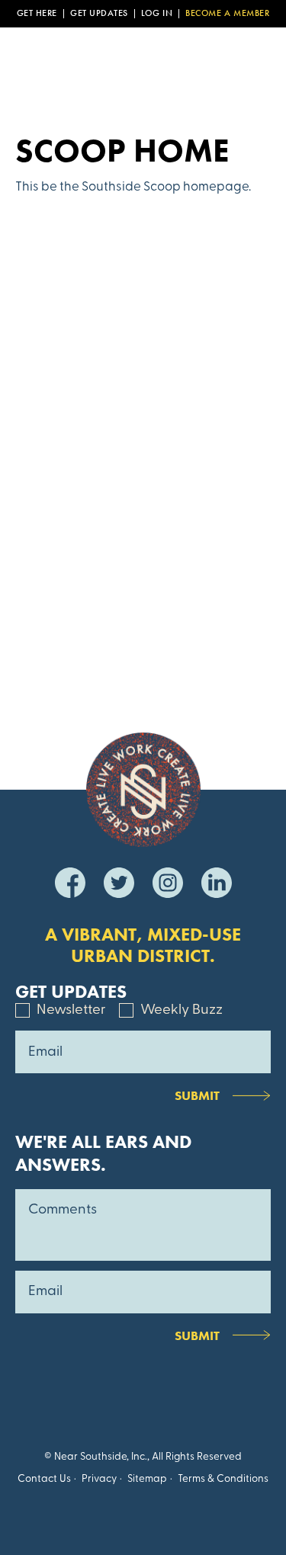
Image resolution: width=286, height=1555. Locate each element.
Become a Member (227, 13)
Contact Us (44, 1479)
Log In (156, 13)
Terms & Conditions (223, 1479)
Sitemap (147, 1479)
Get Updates (99, 13)
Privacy (99, 1479)
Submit (197, 1095)
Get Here (37, 13)
